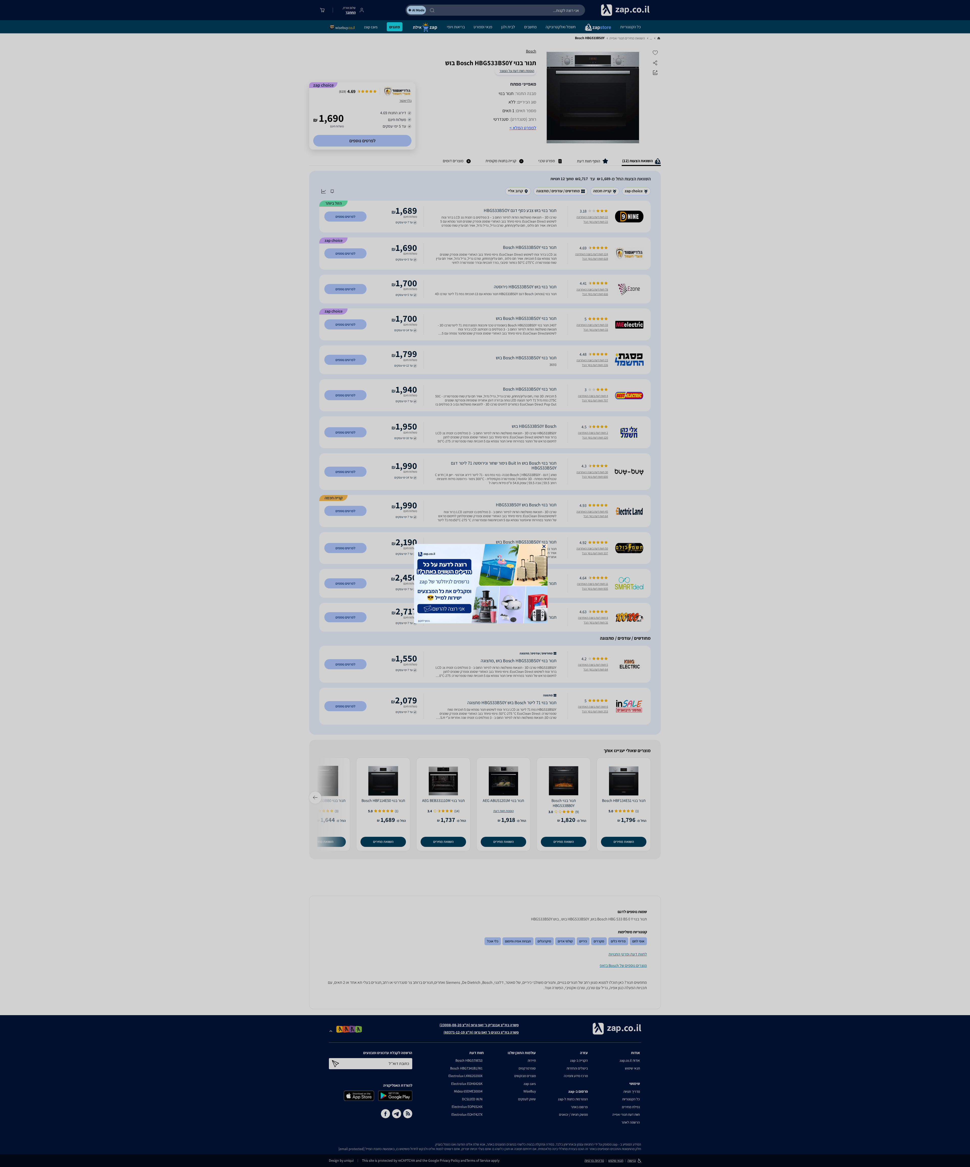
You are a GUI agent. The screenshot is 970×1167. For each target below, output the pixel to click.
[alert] (485, 583)
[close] (544, 546)
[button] (544, 546)
